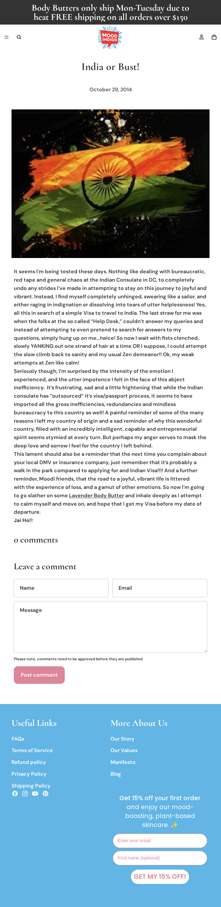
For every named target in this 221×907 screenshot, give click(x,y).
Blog (115, 774)
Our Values (124, 750)
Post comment (39, 674)
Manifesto (123, 762)
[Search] (19, 37)
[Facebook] (15, 793)
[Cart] (214, 37)
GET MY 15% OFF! (160, 876)
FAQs (18, 738)
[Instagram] (25, 793)
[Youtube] (35, 793)
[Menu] (6, 37)
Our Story (122, 738)
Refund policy (29, 762)
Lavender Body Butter (96, 495)
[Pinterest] (45, 793)
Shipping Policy (31, 785)
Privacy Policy (29, 774)
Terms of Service (32, 750)
